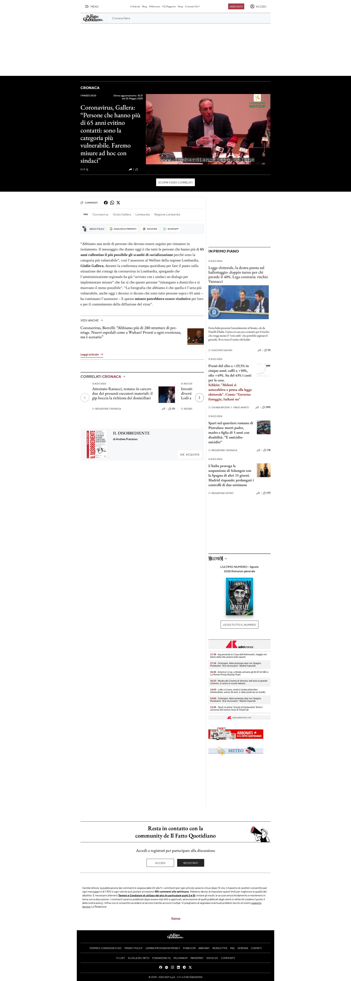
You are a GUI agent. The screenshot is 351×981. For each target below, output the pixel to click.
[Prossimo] (199, 397)
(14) (269, 450)
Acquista (189, 454)
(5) (269, 350)
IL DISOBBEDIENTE (131, 433)
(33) (141, 169)
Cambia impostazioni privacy (163, 948)
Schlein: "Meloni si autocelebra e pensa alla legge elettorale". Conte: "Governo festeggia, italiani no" (230, 391)
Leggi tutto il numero (239, 624)
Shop (180, 6)
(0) (173, 408)
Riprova (175, 918)
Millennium (154, 6)
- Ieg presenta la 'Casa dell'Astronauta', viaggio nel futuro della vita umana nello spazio (238, 655)
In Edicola (135, 6)
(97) (269, 493)
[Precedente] (84, 397)
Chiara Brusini (219, 407)
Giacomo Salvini (220, 350)
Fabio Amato (240, 407)
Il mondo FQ (191, 6)
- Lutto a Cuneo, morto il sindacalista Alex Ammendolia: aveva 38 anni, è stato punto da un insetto (237, 691)
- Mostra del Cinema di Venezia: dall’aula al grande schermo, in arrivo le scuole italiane (238, 682)
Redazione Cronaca (106, 408)
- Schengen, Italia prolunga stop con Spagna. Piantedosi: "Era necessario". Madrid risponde (235, 664)
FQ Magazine (169, 6)
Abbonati (236, 6)
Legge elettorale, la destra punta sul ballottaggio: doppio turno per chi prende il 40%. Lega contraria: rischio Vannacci (238, 274)
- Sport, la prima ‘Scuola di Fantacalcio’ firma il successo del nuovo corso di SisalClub (236, 708)
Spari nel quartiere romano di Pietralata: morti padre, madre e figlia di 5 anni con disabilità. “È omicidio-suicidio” (230, 432)
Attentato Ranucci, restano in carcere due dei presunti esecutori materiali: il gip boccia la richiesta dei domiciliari (122, 393)
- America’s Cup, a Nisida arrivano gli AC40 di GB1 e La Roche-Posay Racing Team (239, 673)
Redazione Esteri (220, 493)
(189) (268, 407)
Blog (144, 6)
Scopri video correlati (175, 182)
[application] (208, 129)
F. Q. (84, 169)
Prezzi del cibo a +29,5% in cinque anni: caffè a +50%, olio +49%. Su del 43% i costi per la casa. (229, 372)
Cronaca (89, 87)
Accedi (160, 862)
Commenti (91, 202)
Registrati (190, 862)
